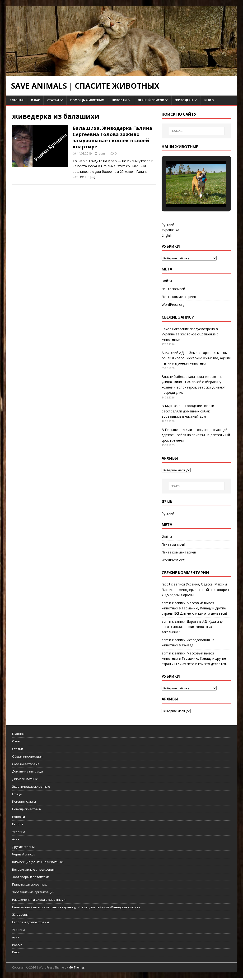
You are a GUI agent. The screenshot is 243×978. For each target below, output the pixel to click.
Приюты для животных (29, 884)
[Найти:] (196, 131)
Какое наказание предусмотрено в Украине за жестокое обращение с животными (190, 334)
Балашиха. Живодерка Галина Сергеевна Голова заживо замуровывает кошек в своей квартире (112, 137)
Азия (15, 839)
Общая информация (27, 756)
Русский (168, 224)
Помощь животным (87, 100)
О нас (35, 100)
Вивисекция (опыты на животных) (37, 862)
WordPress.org (173, 304)
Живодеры (184, 100)
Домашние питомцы (27, 771)
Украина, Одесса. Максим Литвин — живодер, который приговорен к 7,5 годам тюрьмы (195, 589)
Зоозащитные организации (33, 892)
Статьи (53, 100)
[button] (185, 194)
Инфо (209, 100)
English (167, 235)
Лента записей (173, 289)
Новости (119, 100)
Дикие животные (25, 779)
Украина (18, 832)
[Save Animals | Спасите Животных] (121, 73)
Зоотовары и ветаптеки (30, 877)
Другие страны (23, 847)
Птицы (17, 794)
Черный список (151, 100)
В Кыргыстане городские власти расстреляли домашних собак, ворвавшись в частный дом (188, 411)
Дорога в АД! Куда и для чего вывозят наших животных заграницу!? (193, 626)
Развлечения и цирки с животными (38, 899)
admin (102, 153)
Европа (17, 824)
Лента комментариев (179, 296)
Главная (16, 100)
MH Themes (76, 967)
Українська (170, 230)
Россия (17, 945)
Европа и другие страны (30, 922)
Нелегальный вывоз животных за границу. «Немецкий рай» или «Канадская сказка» (76, 907)
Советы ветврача (25, 764)
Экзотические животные (31, 786)
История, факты (24, 801)
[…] (92, 176)
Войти (167, 281)
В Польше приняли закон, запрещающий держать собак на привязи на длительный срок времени (196, 435)
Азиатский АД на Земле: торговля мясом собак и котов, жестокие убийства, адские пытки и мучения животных (196, 358)
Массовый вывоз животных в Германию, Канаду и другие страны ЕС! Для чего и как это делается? (194, 608)
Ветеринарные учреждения (33, 869)
